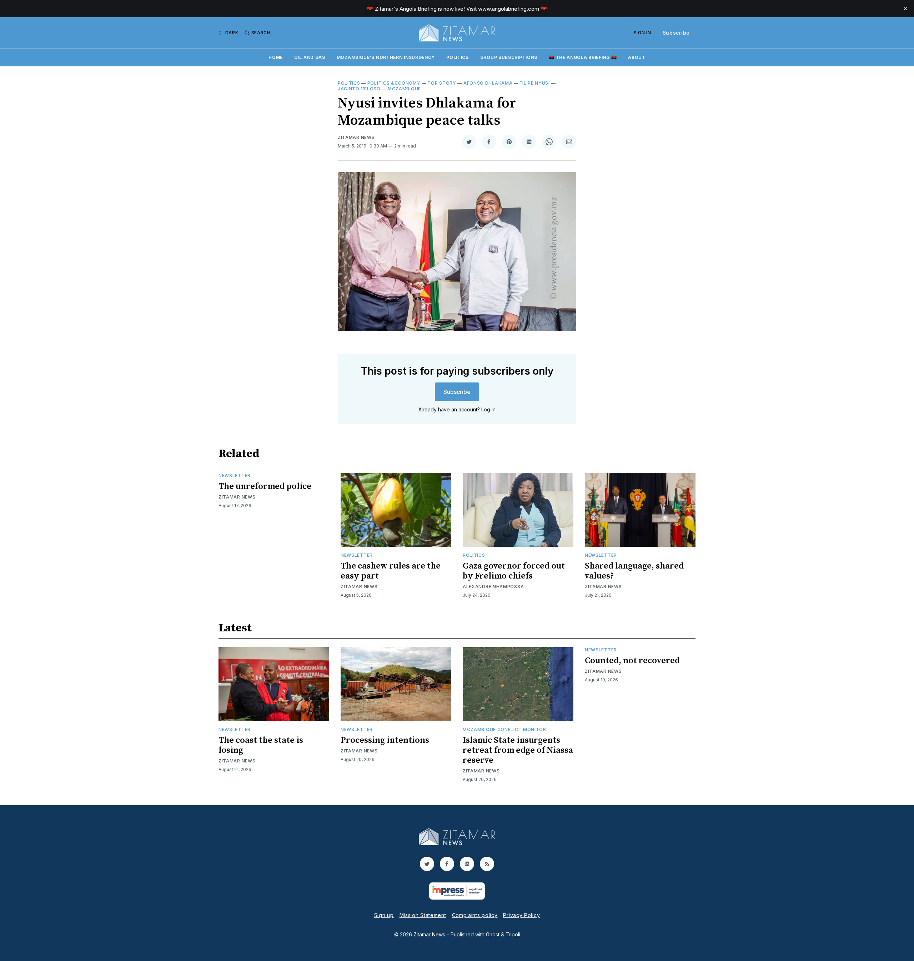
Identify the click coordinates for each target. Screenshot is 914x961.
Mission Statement (423, 915)
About (637, 57)
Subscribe (676, 33)
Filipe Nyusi (534, 83)
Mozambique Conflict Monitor (504, 729)
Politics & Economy (394, 83)
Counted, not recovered (632, 660)
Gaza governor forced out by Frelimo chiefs (514, 571)
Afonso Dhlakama (488, 83)
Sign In (642, 32)
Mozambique (404, 88)
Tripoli (513, 934)
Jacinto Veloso (359, 88)
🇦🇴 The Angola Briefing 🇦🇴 (583, 57)
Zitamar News (356, 137)
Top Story (441, 83)
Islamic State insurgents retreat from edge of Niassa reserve (518, 750)
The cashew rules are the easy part (391, 571)
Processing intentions (385, 740)
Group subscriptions (508, 57)
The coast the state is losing (261, 745)
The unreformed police (265, 486)
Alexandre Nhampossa (493, 586)
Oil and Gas (309, 57)
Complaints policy (475, 915)
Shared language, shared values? (634, 571)
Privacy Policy (521, 915)
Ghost (492, 934)
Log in (488, 409)
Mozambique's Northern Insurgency (386, 57)
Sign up (384, 915)
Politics (457, 57)
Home (275, 57)
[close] (905, 8)
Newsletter (235, 475)
